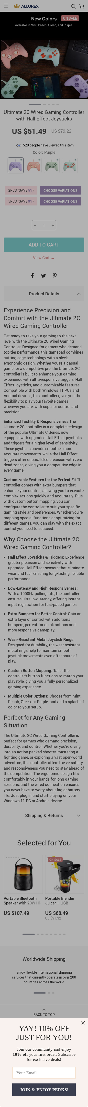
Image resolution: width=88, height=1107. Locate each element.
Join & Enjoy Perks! (44, 1089)
